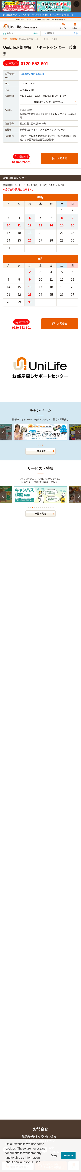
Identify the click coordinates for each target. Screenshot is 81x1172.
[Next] (78, 433)
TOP (5, 39)
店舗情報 (13, 39)
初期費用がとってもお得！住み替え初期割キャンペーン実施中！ (38, 14)
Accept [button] (68, 1155)
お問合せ (62, 158)
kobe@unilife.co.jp (32, 73)
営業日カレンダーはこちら (48, 102)
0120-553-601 (34, 63)
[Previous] (3, 433)
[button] (6, 1167)
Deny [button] (54, 1155)
